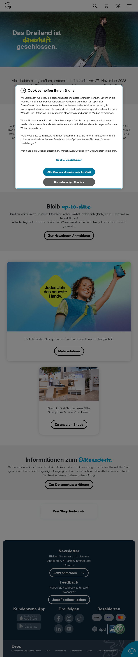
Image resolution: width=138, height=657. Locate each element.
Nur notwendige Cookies (69, 181)
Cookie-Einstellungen (69, 159)
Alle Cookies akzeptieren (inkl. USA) (69, 171)
